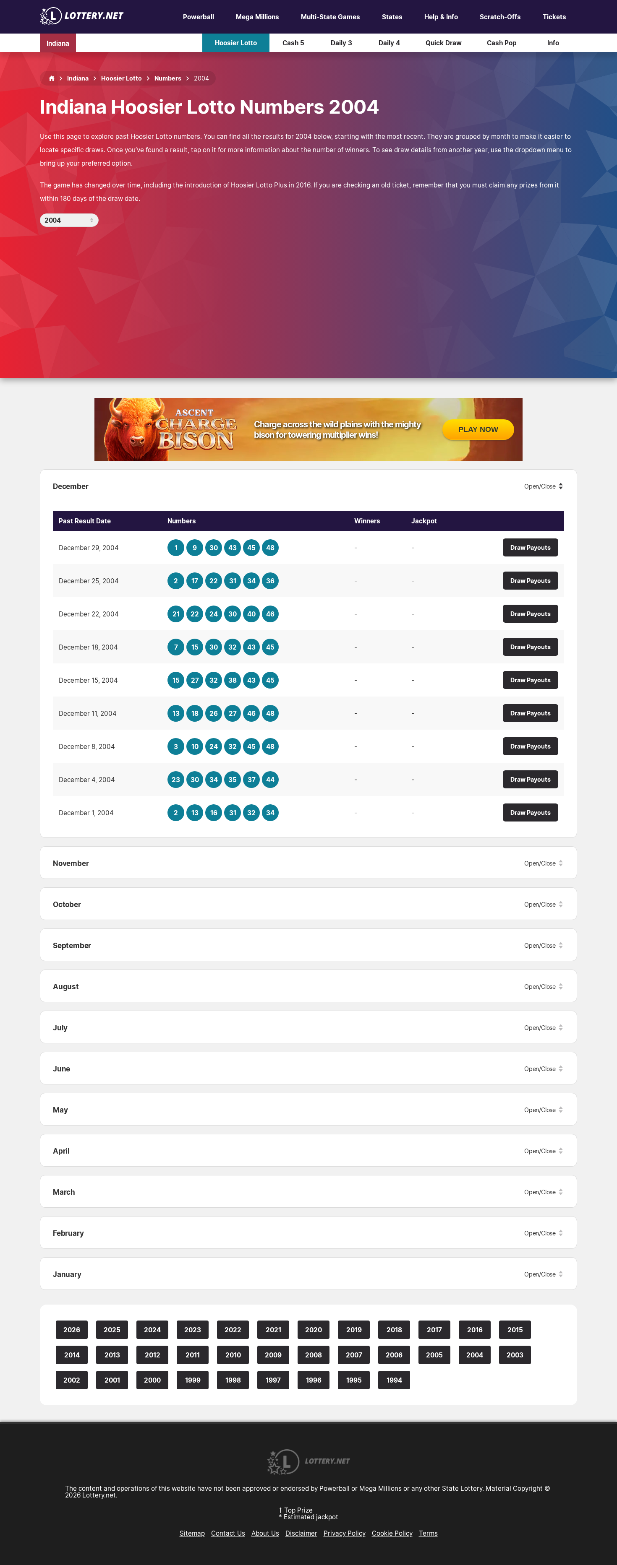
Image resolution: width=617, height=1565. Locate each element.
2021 (273, 1330)
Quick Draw (444, 43)
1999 (193, 1380)
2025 (112, 1330)
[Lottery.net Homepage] (52, 78)
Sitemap (192, 1533)
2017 (434, 1330)
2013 (112, 1355)
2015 (515, 1330)
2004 (474, 1355)
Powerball (198, 17)
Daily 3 (341, 43)
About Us (265, 1533)
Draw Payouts (530, 547)
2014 (72, 1355)
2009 (273, 1355)
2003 (515, 1355)
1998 (233, 1380)
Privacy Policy (345, 1533)
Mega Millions (257, 17)
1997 (273, 1380)
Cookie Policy (392, 1533)
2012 (152, 1355)
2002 (71, 1380)
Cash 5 (293, 43)
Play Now (478, 429)
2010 (233, 1355)
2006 (394, 1355)
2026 (71, 1330)
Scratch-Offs (500, 17)
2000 (152, 1380)
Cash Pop (502, 43)
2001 (112, 1380)
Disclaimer (301, 1533)
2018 (394, 1330)
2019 (354, 1330)
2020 (313, 1330)
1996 (314, 1380)
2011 (193, 1355)
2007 (354, 1355)
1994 (394, 1380)
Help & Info (441, 17)
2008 (313, 1355)
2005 (434, 1355)
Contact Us (228, 1533)
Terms (428, 1533)
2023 (192, 1330)
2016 (475, 1330)
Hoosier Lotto (236, 43)
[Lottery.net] (82, 22)
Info (553, 43)
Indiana (58, 43)
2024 (152, 1330)
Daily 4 (389, 43)
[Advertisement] (308, 289)
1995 (354, 1380)
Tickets (554, 17)
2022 (233, 1330)
